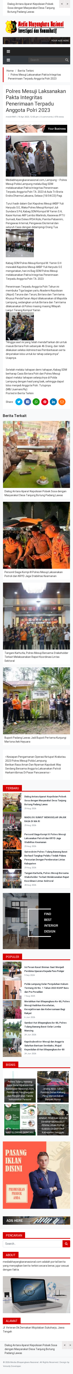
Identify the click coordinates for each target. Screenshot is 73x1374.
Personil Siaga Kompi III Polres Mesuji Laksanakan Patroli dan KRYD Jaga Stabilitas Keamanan (45, 838)
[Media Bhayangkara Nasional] (35, 27)
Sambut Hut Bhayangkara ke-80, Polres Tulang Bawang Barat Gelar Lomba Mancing (45, 1027)
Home (10, 70)
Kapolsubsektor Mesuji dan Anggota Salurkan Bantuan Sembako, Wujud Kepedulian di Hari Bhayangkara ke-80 (44, 1045)
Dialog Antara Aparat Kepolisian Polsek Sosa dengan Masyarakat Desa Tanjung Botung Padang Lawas (31, 7)
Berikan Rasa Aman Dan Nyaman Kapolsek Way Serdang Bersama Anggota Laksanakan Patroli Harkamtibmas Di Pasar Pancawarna (33, 768)
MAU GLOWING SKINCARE (20, 1132)
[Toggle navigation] (8, 51)
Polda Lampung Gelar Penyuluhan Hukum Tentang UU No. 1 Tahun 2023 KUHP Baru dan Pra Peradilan (46, 988)
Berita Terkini (26, 70)
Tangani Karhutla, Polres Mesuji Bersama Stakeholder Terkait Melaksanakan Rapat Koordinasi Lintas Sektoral (36, 656)
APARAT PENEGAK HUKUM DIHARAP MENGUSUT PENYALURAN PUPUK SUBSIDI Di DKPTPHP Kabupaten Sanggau (53, 1125)
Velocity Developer (12, 1366)
